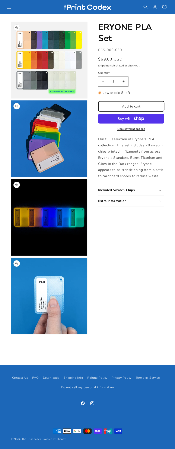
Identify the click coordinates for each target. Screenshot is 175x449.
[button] (9, 7)
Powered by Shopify (54, 439)
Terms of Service (148, 378)
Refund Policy (97, 378)
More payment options (131, 129)
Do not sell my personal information (87, 387)
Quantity (104, 73)
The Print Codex (31, 439)
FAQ (35, 378)
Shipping (104, 65)
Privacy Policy (121, 378)
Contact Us (20, 378)
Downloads (51, 378)
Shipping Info (73, 378)
